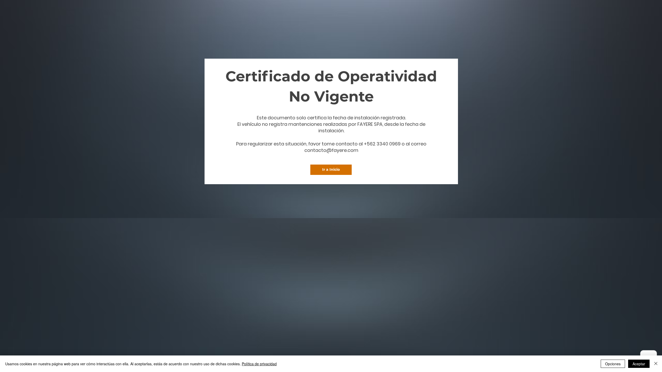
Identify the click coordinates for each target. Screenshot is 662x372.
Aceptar (639, 363)
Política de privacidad (259, 363)
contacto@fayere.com (331, 150)
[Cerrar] (656, 364)
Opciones (613, 363)
